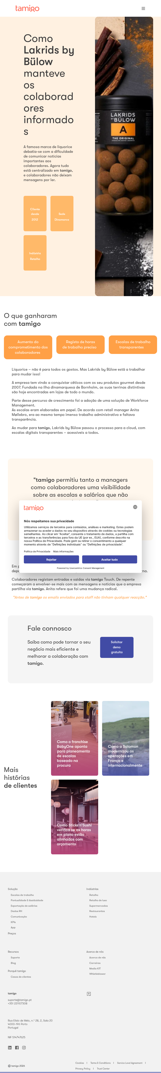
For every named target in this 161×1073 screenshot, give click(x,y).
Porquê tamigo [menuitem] (17, 971)
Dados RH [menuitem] (16, 911)
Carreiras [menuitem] (95, 963)
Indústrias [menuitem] (92, 889)
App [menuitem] (13, 927)
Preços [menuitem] (12, 933)
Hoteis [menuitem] (93, 916)
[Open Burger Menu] (143, 8)
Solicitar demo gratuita (117, 647)
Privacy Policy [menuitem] (82, 1068)
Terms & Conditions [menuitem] (101, 1063)
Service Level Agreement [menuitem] (129, 1063)
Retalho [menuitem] (93, 894)
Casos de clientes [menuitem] (21, 976)
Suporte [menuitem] (15, 957)
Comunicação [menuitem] (19, 916)
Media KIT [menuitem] (95, 968)
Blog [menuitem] (13, 963)
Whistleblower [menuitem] (97, 973)
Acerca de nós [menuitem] (94, 951)
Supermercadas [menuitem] (98, 905)
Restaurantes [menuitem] (97, 911)
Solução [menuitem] (13, 889)
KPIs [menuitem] (13, 922)
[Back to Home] (27, 8)
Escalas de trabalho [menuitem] (22, 894)
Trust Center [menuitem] (103, 1068)
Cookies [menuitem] (79, 1063)
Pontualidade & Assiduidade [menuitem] (27, 900)
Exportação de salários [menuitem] (24, 905)
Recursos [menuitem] (13, 951)
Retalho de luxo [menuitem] (98, 900)
